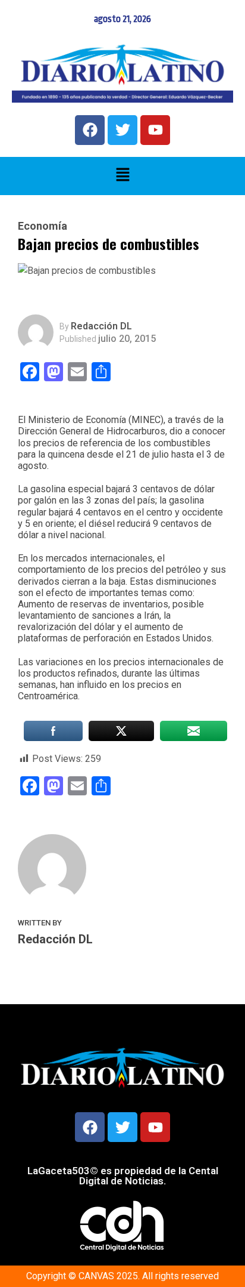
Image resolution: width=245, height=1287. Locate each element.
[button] (122, 176)
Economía (42, 226)
